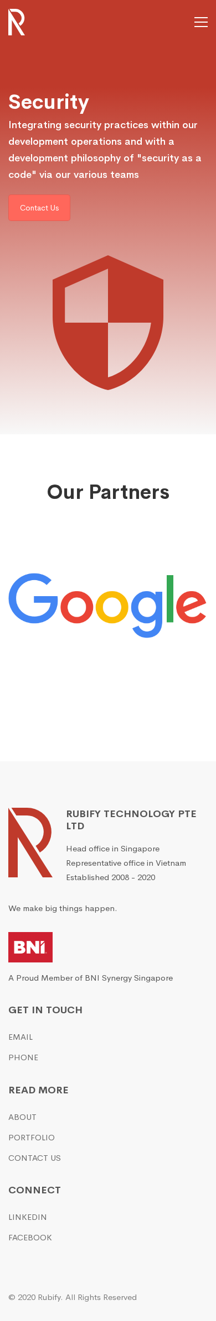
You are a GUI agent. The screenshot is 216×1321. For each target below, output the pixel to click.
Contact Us (39, 208)
